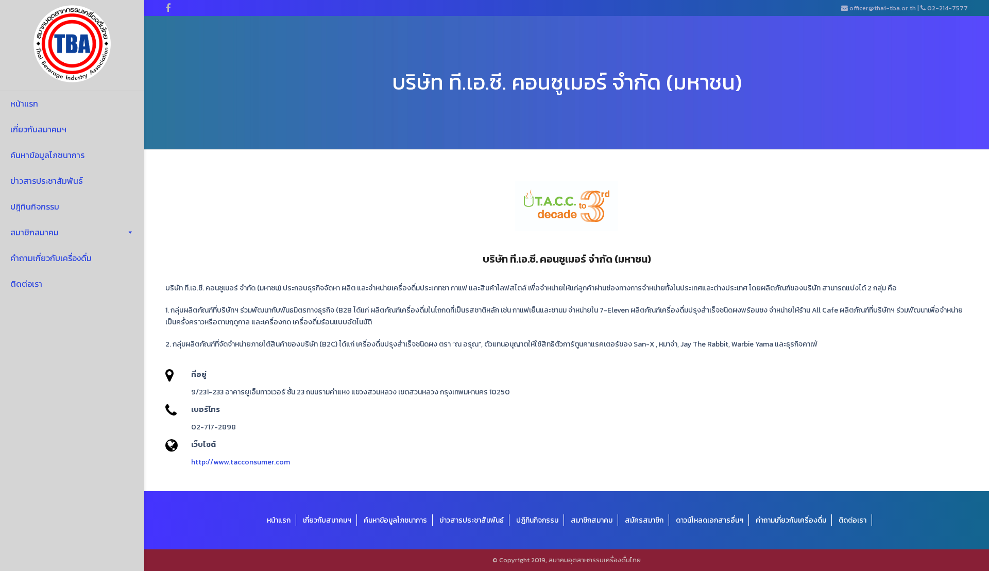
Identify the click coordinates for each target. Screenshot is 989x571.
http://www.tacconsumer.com (240, 462)
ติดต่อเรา (26, 284)
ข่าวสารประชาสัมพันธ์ (46, 181)
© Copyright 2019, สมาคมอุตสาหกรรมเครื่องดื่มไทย (566, 560)
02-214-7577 (947, 8)
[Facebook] (167, 8)
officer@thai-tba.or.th (882, 8)
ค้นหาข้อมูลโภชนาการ (47, 155)
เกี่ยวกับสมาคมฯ (38, 129)
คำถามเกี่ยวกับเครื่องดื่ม (51, 258)
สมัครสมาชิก (644, 520)
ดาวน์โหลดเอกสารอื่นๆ (709, 520)
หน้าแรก (24, 103)
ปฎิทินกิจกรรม (34, 206)
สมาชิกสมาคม (34, 232)
